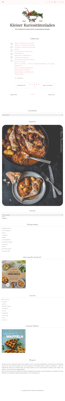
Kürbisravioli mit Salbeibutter (22, 55)
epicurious (4, 304)
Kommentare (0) (21, 85)
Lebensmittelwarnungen (7, 242)
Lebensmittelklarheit (6, 239)
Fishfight (4, 237)
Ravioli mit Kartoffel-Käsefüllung (23, 67)
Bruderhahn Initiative (6, 228)
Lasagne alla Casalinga (20, 57)
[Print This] (11, 60)
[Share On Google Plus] (11, 54)
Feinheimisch (4, 235)
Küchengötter (5, 308)
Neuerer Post (13, 94)
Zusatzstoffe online (6, 251)
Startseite (32, 94)
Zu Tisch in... (5, 320)
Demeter (4, 233)
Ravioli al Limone (19, 61)
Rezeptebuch (5, 313)
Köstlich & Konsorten (6, 306)
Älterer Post (52, 94)
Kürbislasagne (18, 53)
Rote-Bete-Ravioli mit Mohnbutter (23, 72)
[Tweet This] (11, 47)
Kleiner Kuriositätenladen (37, 390)
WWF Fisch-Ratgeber (6, 249)
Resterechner (5, 244)
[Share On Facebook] (11, 44)
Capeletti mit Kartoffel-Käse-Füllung (24, 45)
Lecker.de (4, 311)
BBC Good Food (5, 299)
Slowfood (4, 246)
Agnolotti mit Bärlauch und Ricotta (23, 43)
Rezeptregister (49, 85)
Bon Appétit (4, 301)
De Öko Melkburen (6, 230)
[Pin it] (11, 50)
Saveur (3, 317)
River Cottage (5, 315)
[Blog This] (11, 57)
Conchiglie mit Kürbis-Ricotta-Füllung (24, 47)
